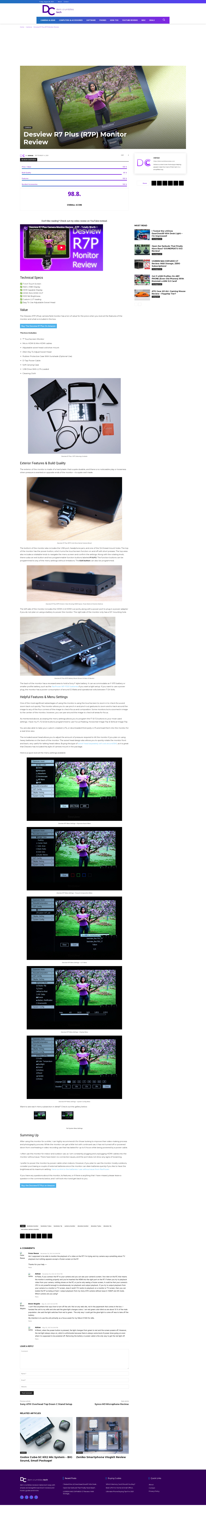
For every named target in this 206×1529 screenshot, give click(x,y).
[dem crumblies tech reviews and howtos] (38, 1479)
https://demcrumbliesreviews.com (164, 161)
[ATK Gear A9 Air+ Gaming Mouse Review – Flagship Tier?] (142, 295)
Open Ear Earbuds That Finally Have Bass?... (79, 1488)
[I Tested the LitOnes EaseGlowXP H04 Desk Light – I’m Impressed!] (142, 234)
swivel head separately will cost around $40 (97, 743)
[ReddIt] (28, 1236)
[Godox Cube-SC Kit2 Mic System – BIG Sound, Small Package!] (46, 1435)
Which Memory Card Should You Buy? (120, 1484)
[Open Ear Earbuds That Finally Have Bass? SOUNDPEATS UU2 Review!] (142, 249)
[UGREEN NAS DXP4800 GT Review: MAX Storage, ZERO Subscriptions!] (142, 264)
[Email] (44, 1236)
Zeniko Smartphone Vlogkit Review (101, 1457)
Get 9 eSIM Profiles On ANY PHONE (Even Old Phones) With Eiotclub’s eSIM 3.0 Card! (168, 278)
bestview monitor (32, 1226)
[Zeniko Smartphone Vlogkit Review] (102, 1435)
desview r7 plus (96, 1226)
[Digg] (49, 1236)
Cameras (29, 27)
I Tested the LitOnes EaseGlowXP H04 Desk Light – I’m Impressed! (167, 233)
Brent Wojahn (34, 1304)
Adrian (30, 155)
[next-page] (139, 304)
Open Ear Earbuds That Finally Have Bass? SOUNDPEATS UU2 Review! (167, 248)
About (151, 1484)
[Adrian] (23, 155)
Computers (155, 297)
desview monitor (83, 1226)
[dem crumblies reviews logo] (58, 10)
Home (22, 27)
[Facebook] (155, 1)
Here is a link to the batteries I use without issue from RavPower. (81, 1169)
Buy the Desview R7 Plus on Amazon (38, 1185)
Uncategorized (156, 239)
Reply (30, 1267)
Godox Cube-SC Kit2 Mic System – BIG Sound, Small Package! (46, 1459)
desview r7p (107, 1226)
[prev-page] (135, 304)
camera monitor (69, 1226)
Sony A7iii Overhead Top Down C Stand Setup (46, 1404)
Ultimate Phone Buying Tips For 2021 (120, 1491)
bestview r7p (58, 1226)
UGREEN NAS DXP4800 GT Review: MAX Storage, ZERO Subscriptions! (166, 263)
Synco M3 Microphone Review (112, 1404)
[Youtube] (165, 1)
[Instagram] (158, 1)
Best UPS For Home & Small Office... (120, 1488)
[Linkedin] (38, 1236)
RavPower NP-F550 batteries (65, 686)
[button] (164, 19)
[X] (162, 1)
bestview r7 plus (46, 1226)
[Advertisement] (120, 9)
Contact (152, 1488)
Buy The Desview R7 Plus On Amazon (38, 326)
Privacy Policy (154, 1491)
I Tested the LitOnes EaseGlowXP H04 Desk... (80, 1484)
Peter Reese (33, 1253)
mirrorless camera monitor (30, 1229)
